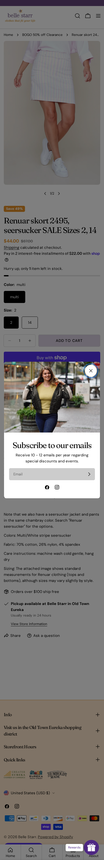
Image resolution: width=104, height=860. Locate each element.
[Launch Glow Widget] (91, 847)
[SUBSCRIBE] (89, 474)
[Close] (91, 371)
